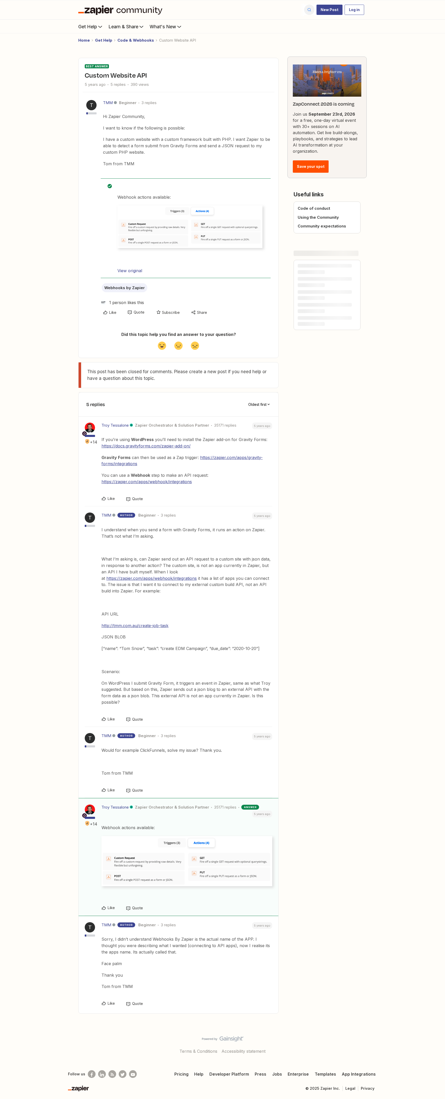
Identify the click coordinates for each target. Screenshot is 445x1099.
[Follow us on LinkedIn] (102, 1074)
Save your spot (310, 166)
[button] (329, 10)
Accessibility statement (243, 1051)
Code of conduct (314, 208)
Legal (350, 1088)
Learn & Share (123, 26)
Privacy (367, 1088)
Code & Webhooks (135, 40)
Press (260, 1074)
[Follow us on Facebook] (92, 1074)
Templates (325, 1074)
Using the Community (318, 217)
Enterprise (298, 1074)
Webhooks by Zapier (124, 287)
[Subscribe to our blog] (112, 1074)
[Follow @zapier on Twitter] (122, 1074)
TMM (108, 102)
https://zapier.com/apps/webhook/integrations (146, 481)
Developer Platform (229, 1074)
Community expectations (322, 226)
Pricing (181, 1074)
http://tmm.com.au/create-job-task (134, 625)
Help (198, 1074)
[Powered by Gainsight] (222, 1040)
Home (84, 40)
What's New (163, 26)
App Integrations (359, 1074)
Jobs (277, 1074)
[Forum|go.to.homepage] (121, 10)
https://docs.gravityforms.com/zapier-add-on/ (146, 445)
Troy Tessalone (115, 425)
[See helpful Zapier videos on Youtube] (133, 1074)
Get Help (87, 26)
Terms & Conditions (198, 1051)
